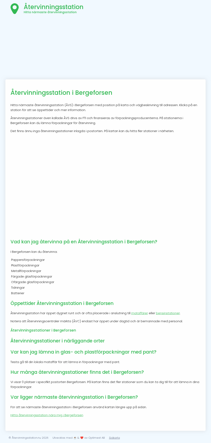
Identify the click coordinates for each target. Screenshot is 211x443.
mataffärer (139, 313)
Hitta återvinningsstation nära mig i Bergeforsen (47, 415)
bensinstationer (168, 313)
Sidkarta (114, 437)
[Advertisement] (105, 48)
